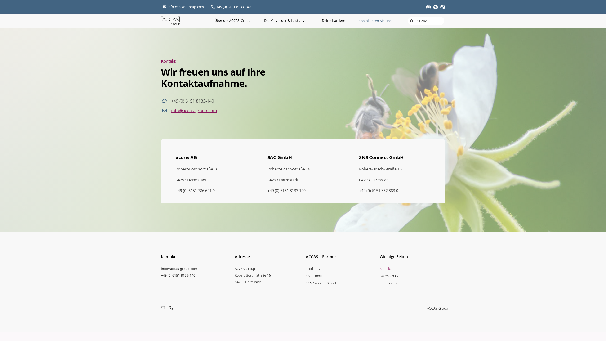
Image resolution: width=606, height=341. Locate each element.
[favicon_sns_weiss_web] (442, 6)
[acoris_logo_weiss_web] (428, 6)
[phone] (171, 308)
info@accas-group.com (194, 110)
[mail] (163, 308)
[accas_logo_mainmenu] (170, 18)
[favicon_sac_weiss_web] (435, 6)
